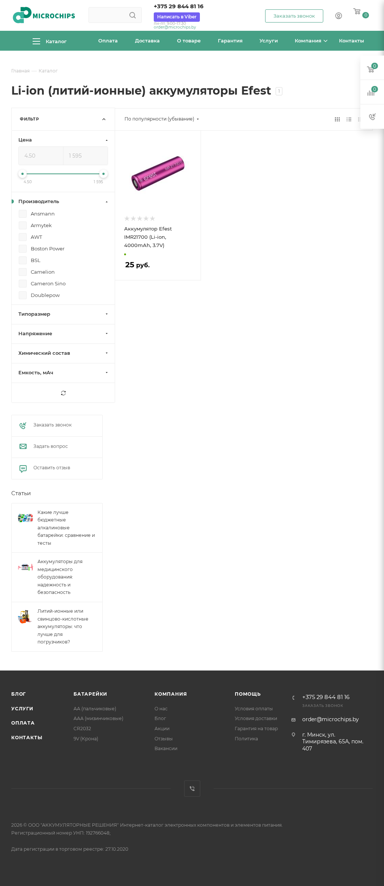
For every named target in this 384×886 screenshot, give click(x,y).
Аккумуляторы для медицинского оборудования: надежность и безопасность (60, 577)
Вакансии (165, 748)
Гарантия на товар (256, 728)
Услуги (22, 708)
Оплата (23, 723)
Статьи (21, 493)
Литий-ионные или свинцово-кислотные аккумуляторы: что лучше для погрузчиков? (63, 626)
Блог (18, 694)
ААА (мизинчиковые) (98, 718)
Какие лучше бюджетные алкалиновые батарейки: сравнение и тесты (66, 527)
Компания (170, 694)
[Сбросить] (63, 393)
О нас (161, 708)
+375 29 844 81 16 (179, 6)
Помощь (248, 694)
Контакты (26, 737)
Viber (192, 789)
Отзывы (163, 738)
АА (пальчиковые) (95, 708)
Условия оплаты (254, 708)
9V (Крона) (86, 738)
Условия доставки (256, 718)
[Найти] (132, 15)
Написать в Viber (176, 17)
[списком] (349, 119)
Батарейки (90, 694)
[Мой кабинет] (338, 16)
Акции (162, 728)
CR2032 (82, 728)
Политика (246, 738)
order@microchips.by (175, 27)
